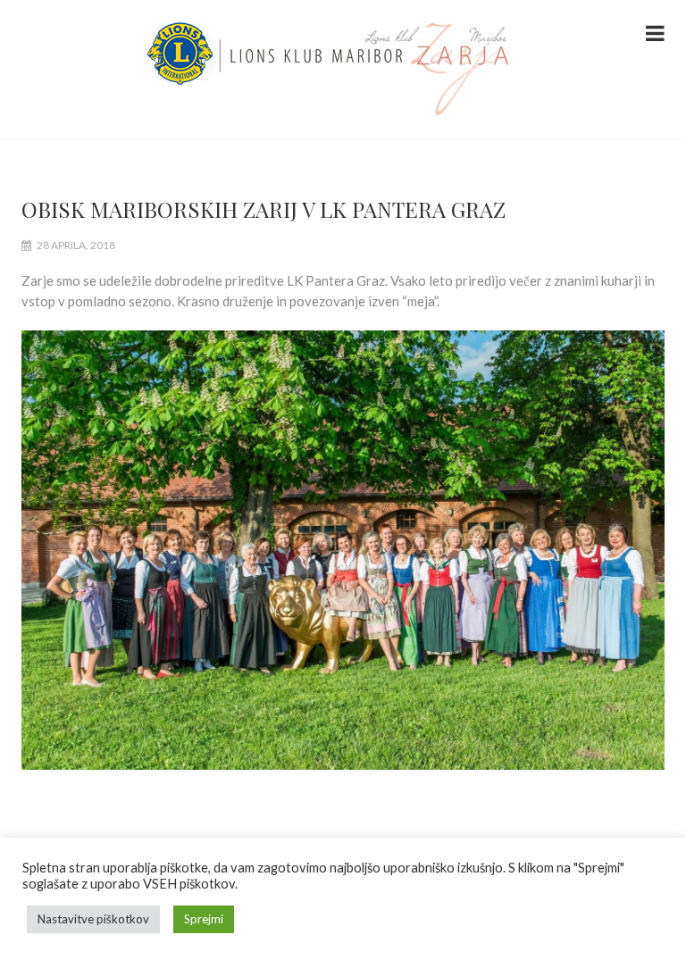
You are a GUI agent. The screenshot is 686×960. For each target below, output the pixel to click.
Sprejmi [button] (203, 919)
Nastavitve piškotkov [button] (93, 919)
